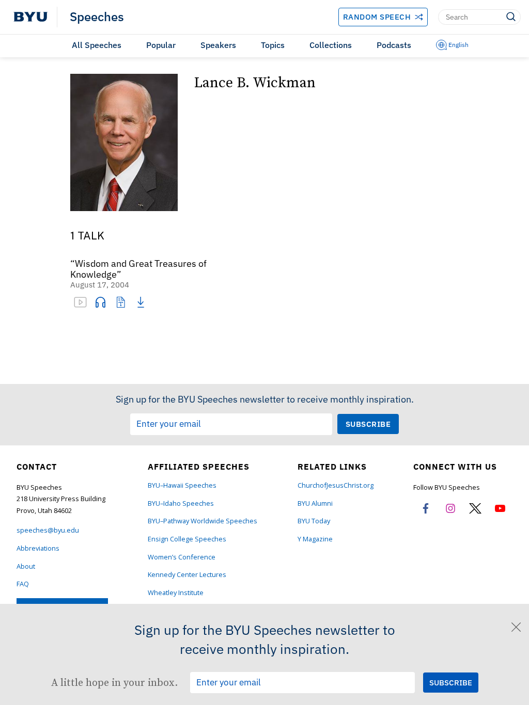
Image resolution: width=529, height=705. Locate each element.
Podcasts (394, 45)
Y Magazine (315, 539)
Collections (330, 45)
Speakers (218, 45)
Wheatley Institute (176, 593)
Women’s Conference (181, 557)
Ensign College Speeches (187, 539)
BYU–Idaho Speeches (181, 503)
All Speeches (96, 45)
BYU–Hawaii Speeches (182, 485)
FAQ (23, 584)
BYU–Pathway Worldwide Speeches (202, 521)
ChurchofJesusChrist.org (336, 485)
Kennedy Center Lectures (187, 575)
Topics (273, 45)
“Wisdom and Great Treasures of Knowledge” (138, 269)
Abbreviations (38, 548)
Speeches (97, 17)
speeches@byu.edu (48, 530)
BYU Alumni (315, 503)
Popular (161, 45)
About (26, 566)
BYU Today (314, 521)
